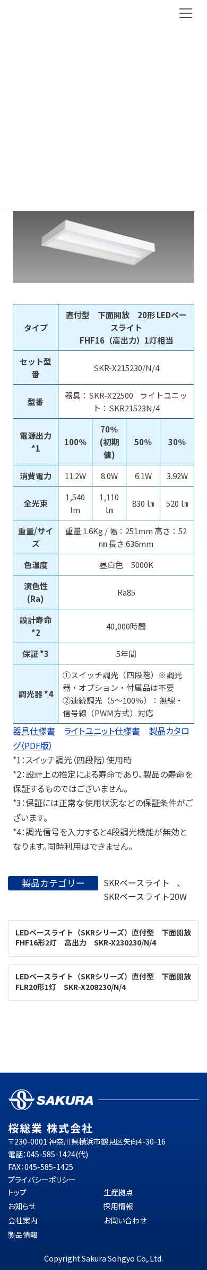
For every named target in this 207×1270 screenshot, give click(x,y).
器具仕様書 (34, 730)
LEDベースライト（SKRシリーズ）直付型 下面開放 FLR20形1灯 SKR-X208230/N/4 (107, 982)
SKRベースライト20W (145, 896)
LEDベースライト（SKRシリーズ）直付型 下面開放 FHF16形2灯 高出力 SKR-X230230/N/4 (107, 937)
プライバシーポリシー (42, 1179)
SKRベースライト (137, 882)
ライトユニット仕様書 (102, 730)
